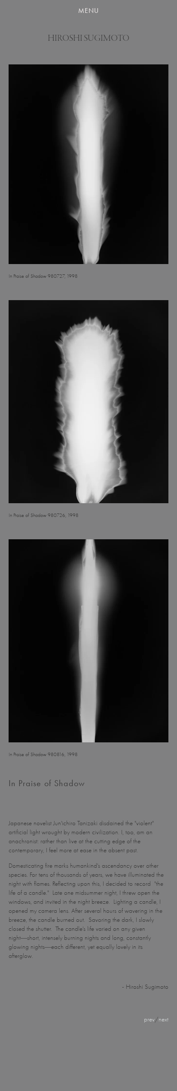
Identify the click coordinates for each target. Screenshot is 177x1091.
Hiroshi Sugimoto (88, 38)
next (163, 1019)
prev (149, 1019)
